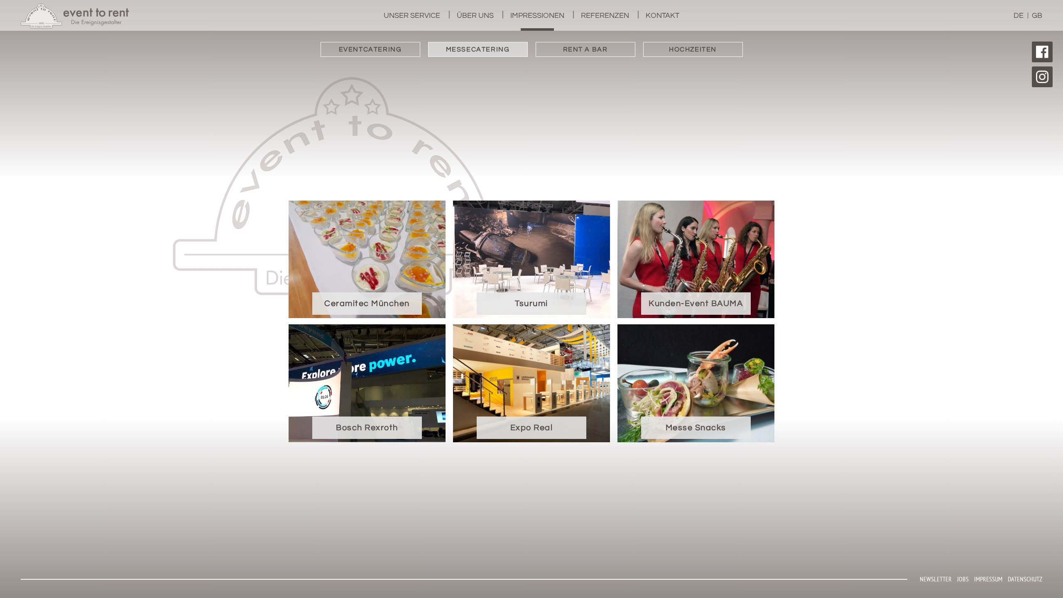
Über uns (475, 16)
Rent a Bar (585, 49)
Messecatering (478, 49)
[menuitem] (411, 15)
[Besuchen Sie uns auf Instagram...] (1042, 76)
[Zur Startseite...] (75, 15)
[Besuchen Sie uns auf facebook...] (1042, 52)
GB (1037, 16)
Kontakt (662, 16)
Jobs (963, 579)
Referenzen (605, 16)
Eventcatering (370, 49)
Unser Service (412, 16)
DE (1019, 16)
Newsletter (936, 579)
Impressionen (537, 16)
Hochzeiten (693, 49)
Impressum (988, 579)
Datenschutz (1025, 579)
